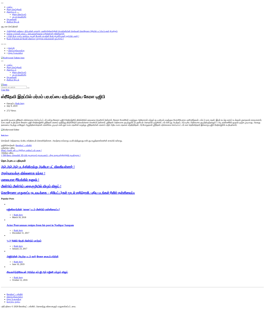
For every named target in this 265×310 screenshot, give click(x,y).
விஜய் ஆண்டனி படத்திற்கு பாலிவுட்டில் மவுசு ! (21, 150)
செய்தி (11, 48)
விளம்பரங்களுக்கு (16, 50)
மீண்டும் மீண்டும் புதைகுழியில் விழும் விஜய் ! (31, 186)
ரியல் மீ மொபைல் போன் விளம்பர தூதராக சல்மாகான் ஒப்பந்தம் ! (35, 39)
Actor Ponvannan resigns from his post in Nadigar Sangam (40, 225)
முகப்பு (9, 7)
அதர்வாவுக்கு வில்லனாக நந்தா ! (23, 173)
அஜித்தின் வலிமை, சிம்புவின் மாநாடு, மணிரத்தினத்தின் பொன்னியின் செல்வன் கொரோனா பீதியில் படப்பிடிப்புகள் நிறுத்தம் (62, 31)
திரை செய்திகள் (14, 9)
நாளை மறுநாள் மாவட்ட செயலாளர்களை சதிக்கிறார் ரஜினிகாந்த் (35, 34)
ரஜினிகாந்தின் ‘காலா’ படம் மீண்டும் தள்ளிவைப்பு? (33, 209)
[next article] (2, 44)
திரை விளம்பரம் (19, 14)
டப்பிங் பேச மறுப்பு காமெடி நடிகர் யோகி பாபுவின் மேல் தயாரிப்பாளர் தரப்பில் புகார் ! (43, 36)
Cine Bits (5, 90)
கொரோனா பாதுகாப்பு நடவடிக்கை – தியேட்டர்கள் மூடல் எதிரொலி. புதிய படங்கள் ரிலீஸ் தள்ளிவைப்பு (68, 192)
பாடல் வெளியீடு (19, 17)
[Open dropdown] (18, 12)
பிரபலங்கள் (12, 19)
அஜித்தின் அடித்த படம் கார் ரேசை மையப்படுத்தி (32, 256)
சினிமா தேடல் (13, 22)
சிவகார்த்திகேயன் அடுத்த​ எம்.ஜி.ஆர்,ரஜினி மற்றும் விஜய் (37, 272)
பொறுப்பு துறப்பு (13, 302)
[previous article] (5, 44)
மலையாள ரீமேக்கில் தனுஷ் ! (20, 180)
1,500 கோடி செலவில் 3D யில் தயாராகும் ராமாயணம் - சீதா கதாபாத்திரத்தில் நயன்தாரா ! (40, 155)
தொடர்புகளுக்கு (15, 53)
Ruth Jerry (19, 103)
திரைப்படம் (11, 12)
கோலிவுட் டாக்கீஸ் (24, 145)
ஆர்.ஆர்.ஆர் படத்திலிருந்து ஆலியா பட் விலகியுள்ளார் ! (38, 167)
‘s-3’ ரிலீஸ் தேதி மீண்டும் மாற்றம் (24, 240)
